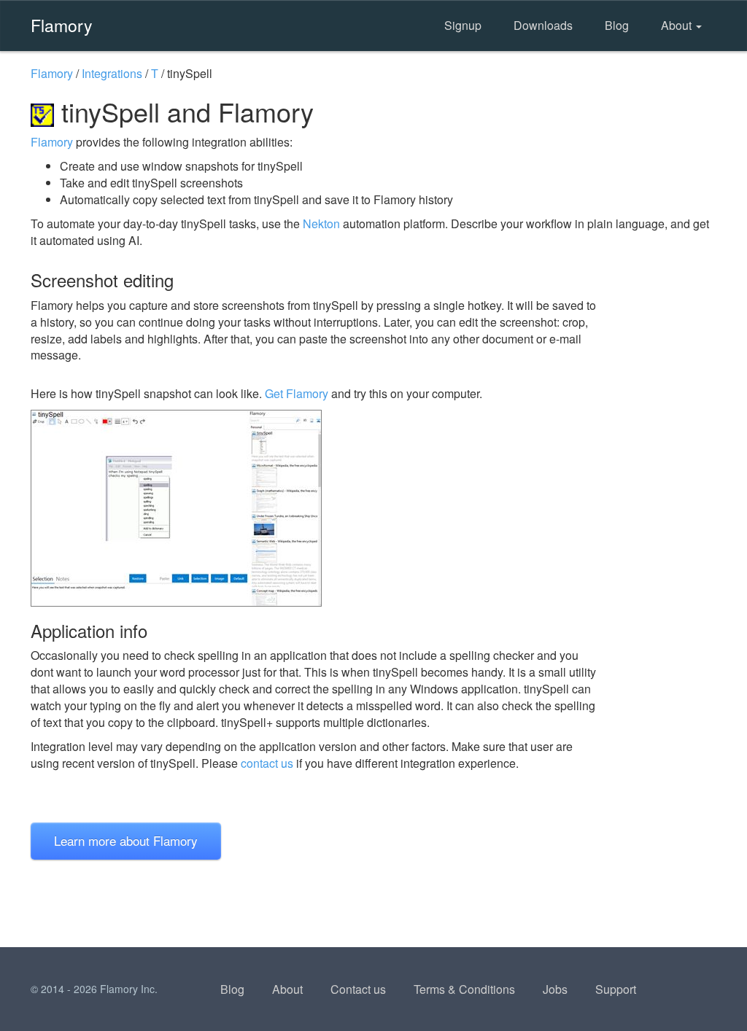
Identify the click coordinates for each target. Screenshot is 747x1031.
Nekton (321, 223)
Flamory (62, 24)
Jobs (555, 989)
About (677, 25)
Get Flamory (296, 393)
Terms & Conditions (464, 989)
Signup (462, 25)
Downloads (543, 25)
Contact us (358, 989)
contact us (267, 763)
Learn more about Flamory (126, 840)
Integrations (112, 73)
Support (615, 989)
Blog (617, 25)
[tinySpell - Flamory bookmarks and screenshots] (314, 508)
